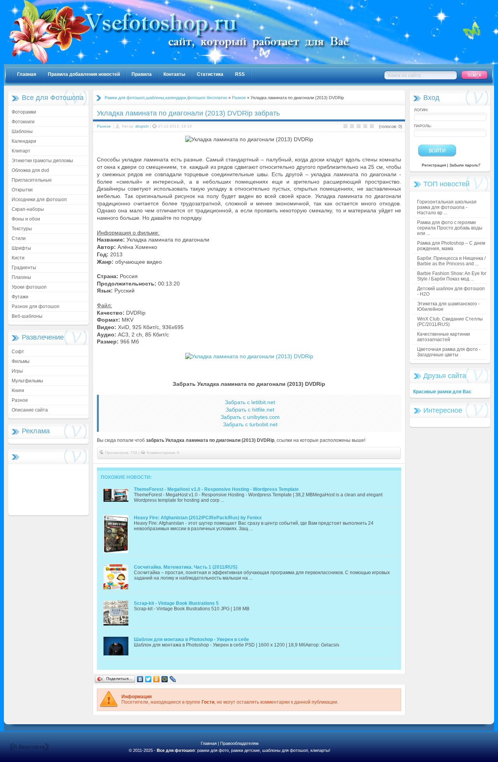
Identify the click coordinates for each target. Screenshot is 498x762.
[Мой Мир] (165, 679)
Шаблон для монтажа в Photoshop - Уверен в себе (191, 639)
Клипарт (21, 151)
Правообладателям (239, 743)
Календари (24, 141)
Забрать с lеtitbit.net (250, 402)
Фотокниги (23, 121)
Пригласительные (32, 180)
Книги (18, 390)
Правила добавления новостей (84, 74)
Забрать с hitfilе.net (250, 409)
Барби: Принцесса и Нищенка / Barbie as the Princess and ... (451, 261)
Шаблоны (22, 131)
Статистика (210, 74)
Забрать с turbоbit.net (250, 424)
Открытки (22, 190)
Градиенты (24, 267)
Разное (20, 400)
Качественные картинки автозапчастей (443, 336)
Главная (26, 74)
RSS (240, 74)
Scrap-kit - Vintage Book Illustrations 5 (176, 603)
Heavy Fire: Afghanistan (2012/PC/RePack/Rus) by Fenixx (198, 517)
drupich (142, 126)
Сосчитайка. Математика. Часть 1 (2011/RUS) (185, 567)
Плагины (21, 277)
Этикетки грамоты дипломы (42, 160)
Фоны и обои (26, 219)
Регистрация (434, 165)
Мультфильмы (27, 381)
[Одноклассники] (157, 679)
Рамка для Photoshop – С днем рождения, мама (451, 245)
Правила (142, 74)
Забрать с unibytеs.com (250, 417)
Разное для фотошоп (36, 306)
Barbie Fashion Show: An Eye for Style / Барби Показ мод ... (451, 276)
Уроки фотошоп (29, 287)
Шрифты (21, 248)
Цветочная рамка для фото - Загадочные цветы (448, 352)
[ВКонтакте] (140, 679)
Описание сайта (30, 410)
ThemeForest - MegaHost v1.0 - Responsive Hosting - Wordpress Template (216, 489)
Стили (19, 238)
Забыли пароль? (464, 165)
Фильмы (21, 361)
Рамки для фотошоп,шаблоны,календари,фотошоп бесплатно (166, 97)
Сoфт (18, 351)
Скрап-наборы (28, 209)
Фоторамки (24, 112)
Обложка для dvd (30, 170)
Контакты (174, 74)
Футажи (20, 297)
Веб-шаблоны (27, 316)
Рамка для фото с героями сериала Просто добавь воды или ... (449, 228)
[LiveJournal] (173, 679)
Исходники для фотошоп (39, 199)
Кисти (18, 258)
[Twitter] (148, 679)
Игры (17, 371)
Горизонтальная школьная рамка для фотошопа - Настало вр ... (447, 207)
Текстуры (22, 228)
